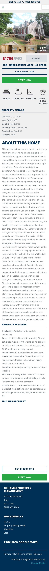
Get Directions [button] (24, 469)
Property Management (14, 525)
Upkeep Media (38, 563)
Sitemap (38, 554)
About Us (8, 529)
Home (7, 522)
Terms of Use (25, 554)
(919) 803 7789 (32, 2)
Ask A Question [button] (24, 71)
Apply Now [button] (24, 477)
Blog (6, 533)
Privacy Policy (10, 554)
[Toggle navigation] (45, 7)
